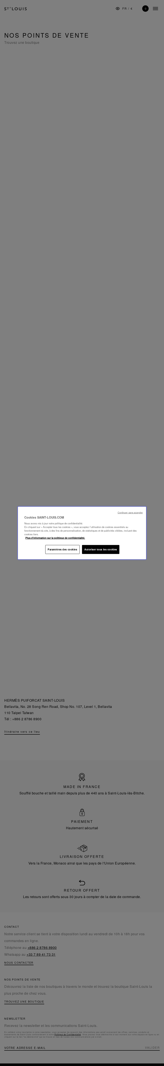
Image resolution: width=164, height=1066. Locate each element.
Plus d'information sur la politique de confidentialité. (55, 538)
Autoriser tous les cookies (100, 549)
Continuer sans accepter (130, 512)
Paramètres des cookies (62, 549)
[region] (82, 533)
